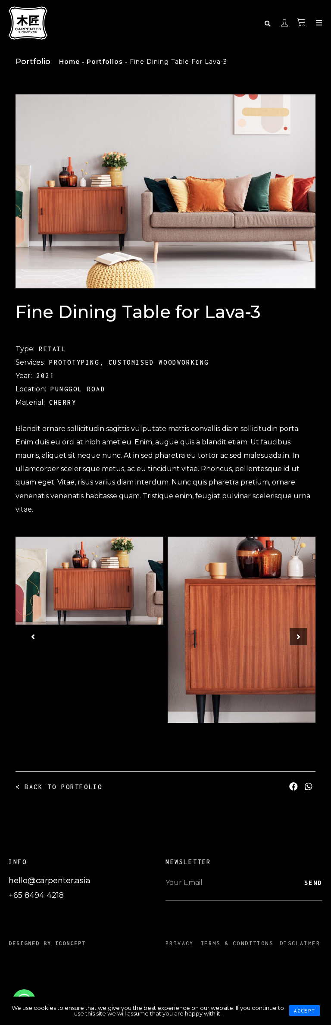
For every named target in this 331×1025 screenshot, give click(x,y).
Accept (304, 1010)
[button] (32, 636)
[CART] (302, 22)
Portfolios (105, 62)
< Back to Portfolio (59, 787)
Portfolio (33, 61)
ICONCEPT (70, 943)
